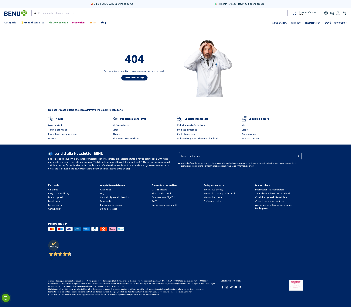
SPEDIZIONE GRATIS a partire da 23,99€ (113, 4)
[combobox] (159, 13)
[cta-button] (299, 156)
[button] (305, 13)
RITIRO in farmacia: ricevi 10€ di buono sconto (241, 4)
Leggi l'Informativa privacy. (243, 166)
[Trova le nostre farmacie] (326, 13)
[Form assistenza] (332, 13)
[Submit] (35, 13)
